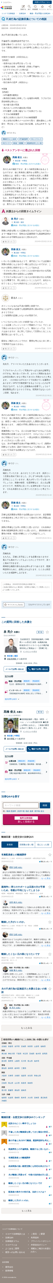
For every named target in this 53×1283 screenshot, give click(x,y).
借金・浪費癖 (18, 143)
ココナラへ (7, 2)
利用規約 (35, 1237)
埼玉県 (25, 1054)
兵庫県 (10, 1076)
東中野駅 (11, 739)
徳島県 (23, 1090)
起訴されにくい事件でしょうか (22, 1123)
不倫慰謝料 (24, 139)
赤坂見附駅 (12, 659)
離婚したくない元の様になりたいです (25, 1183)
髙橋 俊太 (20, 157)
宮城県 (23, 1046)
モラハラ (7, 143)
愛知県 (4, 1068)
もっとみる (26, 1028)
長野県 (10, 1061)
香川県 (4, 1090)
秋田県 (30, 1046)
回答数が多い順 (26, 844)
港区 (22, 222)
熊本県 (23, 1098)
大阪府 (4, 1076)
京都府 (17, 1076)
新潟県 (4, 1061)
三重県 (23, 1068)
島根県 (30, 1083)
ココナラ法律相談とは (15, 1234)
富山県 (30, 1061)
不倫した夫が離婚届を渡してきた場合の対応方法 (30, 1132)
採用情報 (9, 1271)
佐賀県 (10, 1098)
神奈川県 (11, 1054)
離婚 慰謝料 (11, 811)
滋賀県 (23, 1076)
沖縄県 (4, 1101)
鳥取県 (23, 1083)
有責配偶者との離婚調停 (19, 1157)
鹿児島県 (44, 1098)
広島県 (4, 1083)
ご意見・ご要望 (38, 1234)
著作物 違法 (39, 811)
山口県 (17, 1083)
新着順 (10, 844)
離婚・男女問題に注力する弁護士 (28, 164)
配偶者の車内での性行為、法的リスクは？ (27, 1192)
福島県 (43, 1046)
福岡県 (4, 1098)
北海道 (4, 1046)
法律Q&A (9, 1237)
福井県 (36, 1061)
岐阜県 (17, 1068)
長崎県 (17, 1098)
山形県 (36, 1046)
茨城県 (31, 1054)
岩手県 (17, 1046)
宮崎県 (36, 1098)
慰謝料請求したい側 (35, 143)
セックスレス (37, 139)
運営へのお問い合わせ (15, 1252)
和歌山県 (37, 1076)
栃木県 (38, 1054)
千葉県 (18, 1054)
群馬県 (44, 1054)
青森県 (10, 1046)
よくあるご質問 (12, 1248)
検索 (45, 805)
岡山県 (10, 1083)
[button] (26, 699)
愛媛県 (10, 1090)
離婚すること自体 (10, 139)
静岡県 (10, 1068)
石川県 (23, 1061)
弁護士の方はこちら (42, 2)
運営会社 (9, 1267)
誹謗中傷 (21, 811)
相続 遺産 (29, 811)
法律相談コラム (12, 1241)
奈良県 (30, 1076)
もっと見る (27, 1211)
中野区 (24, 161)
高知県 (17, 1090)
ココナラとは (11, 1245)
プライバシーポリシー (41, 1241)
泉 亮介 (17, 219)
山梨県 (17, 1061)
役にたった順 (43, 844)
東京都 (18, 161)
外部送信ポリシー (39, 1245)
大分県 (30, 1098)
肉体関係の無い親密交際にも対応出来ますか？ (29, 1166)
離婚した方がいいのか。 (19, 1200)
